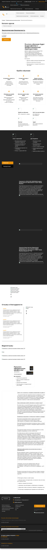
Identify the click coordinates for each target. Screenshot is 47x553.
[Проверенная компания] (39, 512)
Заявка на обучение (42, 1)
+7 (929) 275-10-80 (27, 1)
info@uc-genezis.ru (18, 502)
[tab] (7, 163)
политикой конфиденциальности (36, 530)
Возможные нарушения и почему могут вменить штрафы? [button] (31, 416)
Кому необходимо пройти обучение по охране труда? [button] (30, 402)
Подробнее (4, 36)
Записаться (6, 39)
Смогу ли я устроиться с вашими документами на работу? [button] (31, 392)
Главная (3, 20)
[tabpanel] (31, 221)
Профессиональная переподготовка (13, 20)
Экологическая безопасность (13, 30)
